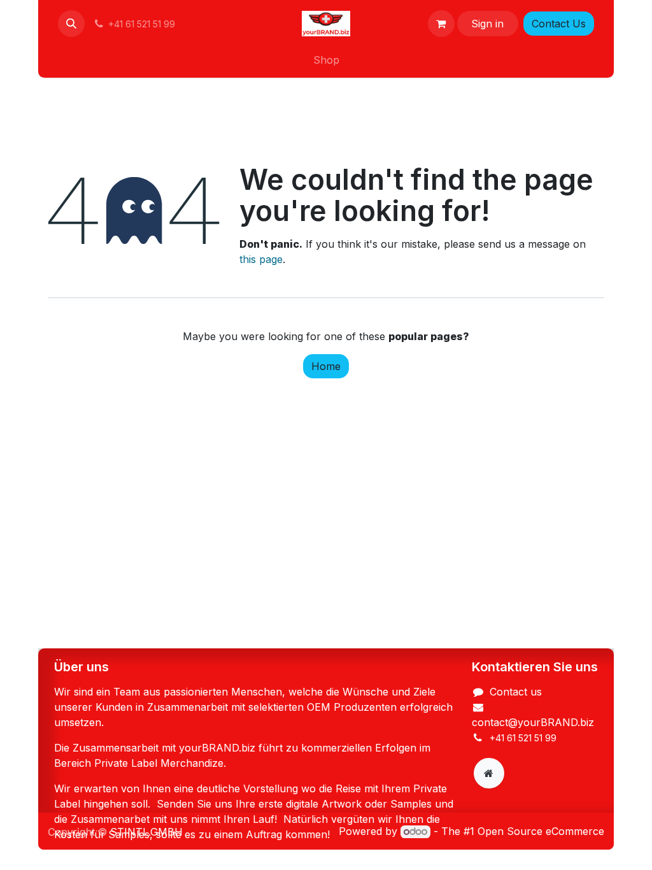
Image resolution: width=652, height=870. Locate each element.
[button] (71, 23)
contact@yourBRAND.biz (533, 722)
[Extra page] (489, 773)
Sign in (487, 23)
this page (261, 259)
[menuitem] (326, 60)
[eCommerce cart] (441, 23)
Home (326, 366)
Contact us (516, 691)
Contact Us (559, 23)
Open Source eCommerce (541, 831)
